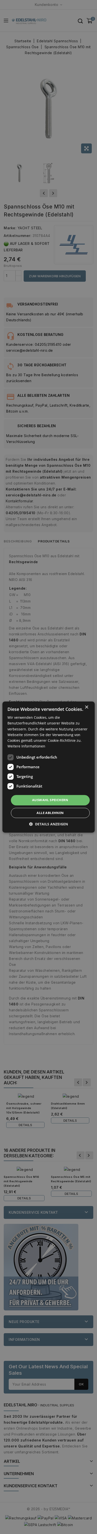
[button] (48, 824)
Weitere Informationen (26, 746)
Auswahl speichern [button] (50, 800)
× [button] (86, 707)
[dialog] (48, 767)
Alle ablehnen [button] (50, 813)
